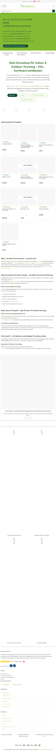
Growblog (31, 1)
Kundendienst (25, 1)
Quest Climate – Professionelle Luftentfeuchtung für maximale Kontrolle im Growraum (28, 411)
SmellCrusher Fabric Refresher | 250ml (46, 145)
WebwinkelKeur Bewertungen (46, 749)
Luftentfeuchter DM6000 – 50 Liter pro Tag (9, 209)
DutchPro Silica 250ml (43, 209)
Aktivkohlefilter (31, 86)
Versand (3, 319)
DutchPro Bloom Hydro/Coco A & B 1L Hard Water (46, 177)
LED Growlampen (27, 263)
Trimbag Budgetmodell (7, 143)
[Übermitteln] (53, 11)
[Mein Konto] (50, 6)
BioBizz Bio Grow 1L (25, 209)
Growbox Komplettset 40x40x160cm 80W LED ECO (27, 177)
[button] (4, 6)
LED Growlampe (21, 86)
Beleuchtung (15, 263)
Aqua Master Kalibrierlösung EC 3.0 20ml (9, 244)
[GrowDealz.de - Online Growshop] (28, 6)
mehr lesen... (28, 417)
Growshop (23, 75)
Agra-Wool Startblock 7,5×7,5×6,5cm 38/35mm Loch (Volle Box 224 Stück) (27, 146)
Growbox (12, 86)
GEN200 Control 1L (6, 177)
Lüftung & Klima (46, 266)
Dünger (41, 86)
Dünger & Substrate (5, 268)
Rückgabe (9, 319)
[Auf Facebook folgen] (11, 665)
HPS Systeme (38, 263)
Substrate (16, 301)
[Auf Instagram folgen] (14, 665)
